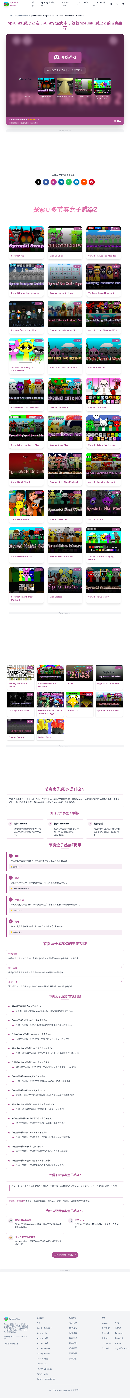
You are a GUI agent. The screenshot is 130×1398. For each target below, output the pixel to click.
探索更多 (73, 1338)
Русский (105, 1348)
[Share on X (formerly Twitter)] (38, 182)
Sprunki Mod (65, 4)
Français (119, 1333)
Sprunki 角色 (42, 1358)
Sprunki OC (42, 1363)
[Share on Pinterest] (92, 182)
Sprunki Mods (22, 15)
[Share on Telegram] (76, 182)
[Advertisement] (65, 150)
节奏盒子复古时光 (17, 1201)
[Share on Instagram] (54, 182)
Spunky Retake (43, 1353)
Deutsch (105, 1333)
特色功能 (73, 1343)
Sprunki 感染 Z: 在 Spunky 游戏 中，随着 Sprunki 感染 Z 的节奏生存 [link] (57, 15)
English (105, 1323)
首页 (33, 4)
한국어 (105, 1338)
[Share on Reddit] (84, 182)
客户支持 (73, 1323)
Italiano (118, 1343)
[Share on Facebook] (46, 182)
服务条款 (73, 1333)
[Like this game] (115, 121)
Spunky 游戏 (99, 4)
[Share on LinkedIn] (61, 182)
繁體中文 (106, 1328)
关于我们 (73, 1358)
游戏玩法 (73, 1348)
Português (106, 1343)
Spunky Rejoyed (44, 1348)
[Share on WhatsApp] (69, 182)
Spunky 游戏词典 (44, 1368)
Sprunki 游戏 (82, 4)
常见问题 (73, 1353)
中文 (117, 1323)
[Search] (111, 4)
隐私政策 (73, 1328)
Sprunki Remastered (46, 1379)
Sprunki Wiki (42, 1374)
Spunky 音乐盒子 (48, 4)
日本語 (118, 1328)
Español (119, 1338)
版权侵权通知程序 (11, 1343)
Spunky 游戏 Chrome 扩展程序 (15, 1337)
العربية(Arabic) (121, 1348)
